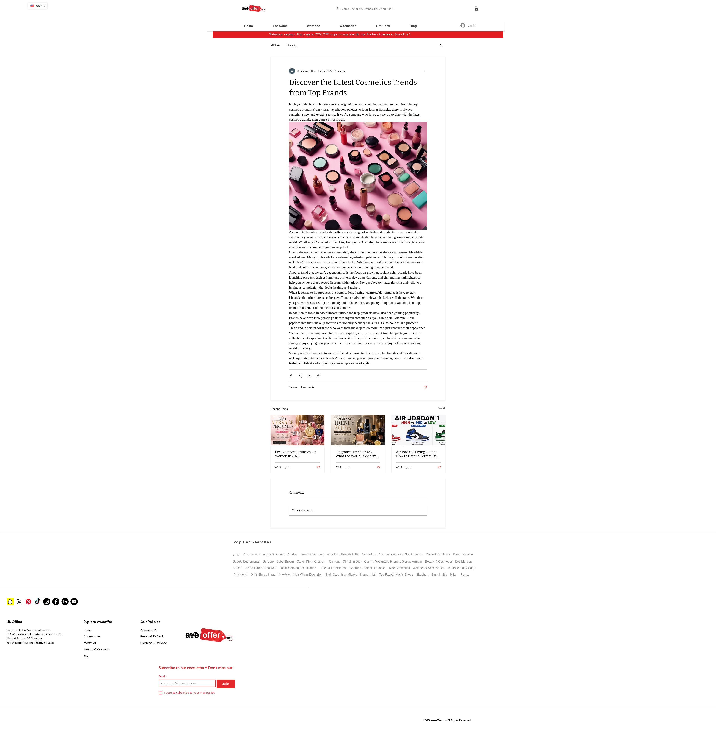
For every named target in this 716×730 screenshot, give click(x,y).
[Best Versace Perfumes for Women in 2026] (297, 430)
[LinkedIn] (65, 601)
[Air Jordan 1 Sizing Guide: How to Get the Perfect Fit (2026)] (418, 430)
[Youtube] (74, 601)
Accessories (252, 554)
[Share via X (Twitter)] (300, 376)
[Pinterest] (28, 601)
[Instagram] (46, 601)
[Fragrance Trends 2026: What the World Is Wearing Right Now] (358, 430)
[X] (19, 601)
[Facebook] (55, 601)
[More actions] (425, 71)
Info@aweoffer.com (20, 643)
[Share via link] (318, 376)
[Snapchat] (10, 601)
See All (442, 408)
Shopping (292, 45)
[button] (476, 8)
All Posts (275, 45)
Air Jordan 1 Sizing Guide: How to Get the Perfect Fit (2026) (416, 454)
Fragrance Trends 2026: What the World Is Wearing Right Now (357, 454)
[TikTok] (37, 601)
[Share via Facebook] (291, 376)
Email (163, 676)
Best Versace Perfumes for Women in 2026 (295, 454)
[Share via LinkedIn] (309, 376)
